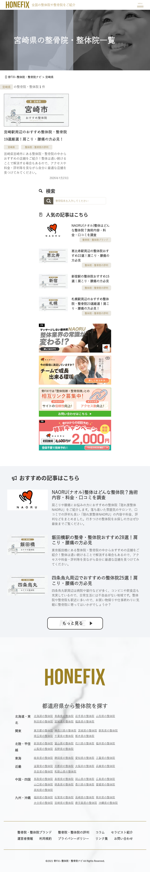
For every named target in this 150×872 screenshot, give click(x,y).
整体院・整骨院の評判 (36, 147)
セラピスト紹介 (122, 832)
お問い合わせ (123, 838)
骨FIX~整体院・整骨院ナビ (24, 77)
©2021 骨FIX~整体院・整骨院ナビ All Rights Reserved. (75, 861)
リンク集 (101, 838)
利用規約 (45, 838)
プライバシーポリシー (73, 838)
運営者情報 (25, 838)
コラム (100, 832)
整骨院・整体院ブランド (95, 240)
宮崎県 (6, 87)
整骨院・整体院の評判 (73, 832)
